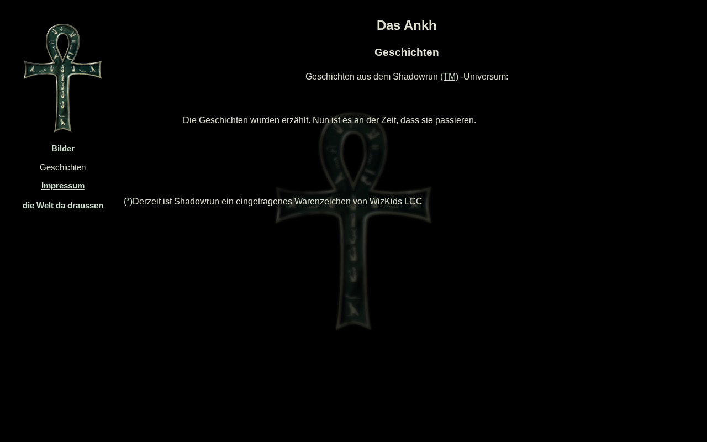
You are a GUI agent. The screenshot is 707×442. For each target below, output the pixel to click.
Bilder (63, 148)
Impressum (63, 185)
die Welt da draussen (63, 205)
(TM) (449, 76)
